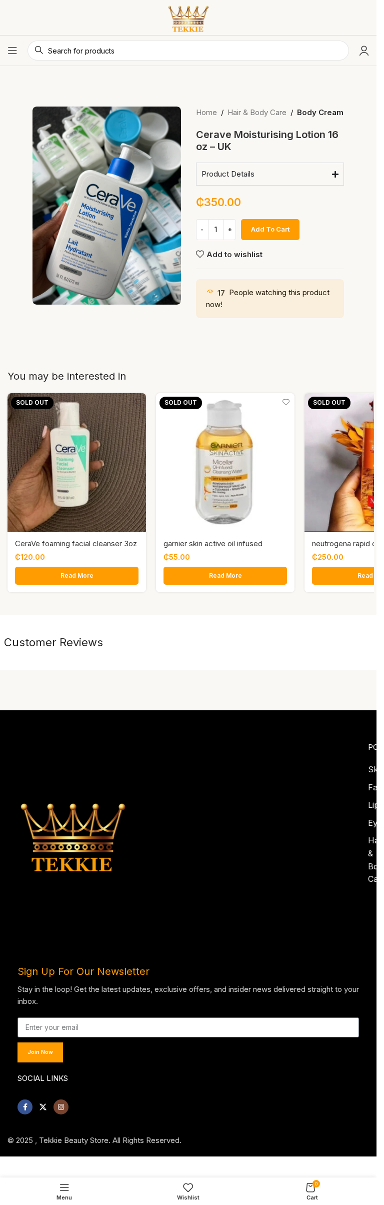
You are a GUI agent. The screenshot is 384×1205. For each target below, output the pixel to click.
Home (206, 112)
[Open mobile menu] (12, 51)
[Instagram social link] (61, 1103)
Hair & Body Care (257, 112)
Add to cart (270, 229)
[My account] (364, 51)
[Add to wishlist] (137, 402)
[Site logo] (188, 17)
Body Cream (320, 112)
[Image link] (72, 830)
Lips (375, 802)
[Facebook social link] (25, 1103)
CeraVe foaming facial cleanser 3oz (76, 543)
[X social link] (43, 1103)
